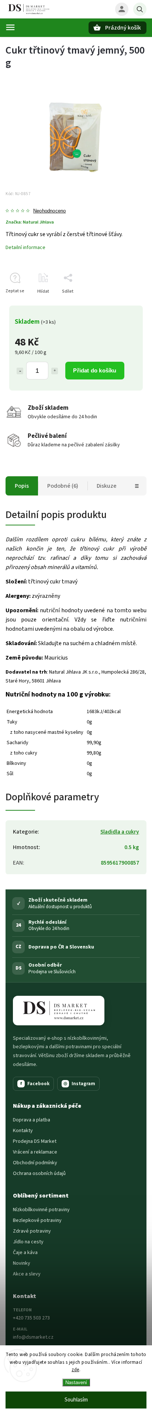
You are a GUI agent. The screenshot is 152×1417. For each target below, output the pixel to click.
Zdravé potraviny (32, 1231)
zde (75, 1369)
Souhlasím (76, 1400)
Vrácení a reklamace (35, 1152)
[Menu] (10, 27)
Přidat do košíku (94, 370)
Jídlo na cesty (28, 1242)
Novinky (21, 1263)
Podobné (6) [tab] (62, 486)
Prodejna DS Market (34, 1141)
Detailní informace (25, 247)
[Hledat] (139, 9)
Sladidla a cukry (119, 832)
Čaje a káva (25, 1252)
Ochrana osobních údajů (39, 1173)
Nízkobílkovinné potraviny (41, 1209)
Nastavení (76, 1382)
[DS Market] (58, 1010)
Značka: (30, 222)
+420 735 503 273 (31, 1318)
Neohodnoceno (49, 211)
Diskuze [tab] (107, 486)
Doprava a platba (31, 1120)
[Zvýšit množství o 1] (54, 371)
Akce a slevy (27, 1274)
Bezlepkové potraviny (37, 1220)
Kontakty (23, 1130)
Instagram (79, 1083)
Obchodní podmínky (35, 1162)
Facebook (35, 1083)
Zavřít (123, 304)
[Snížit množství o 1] (20, 371)
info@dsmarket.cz (33, 1337)
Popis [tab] (22, 486)
